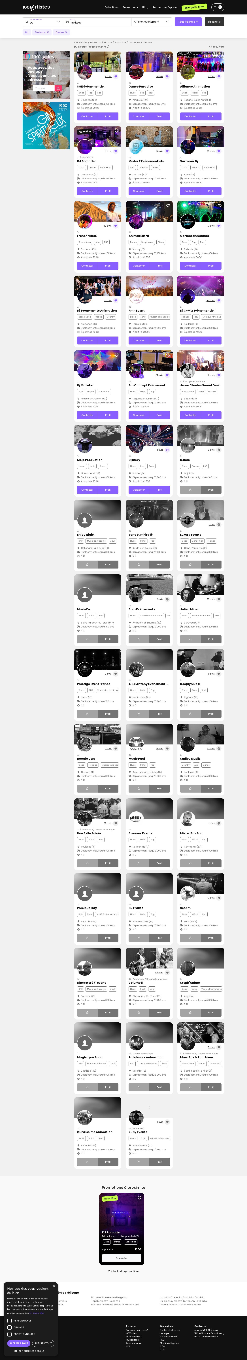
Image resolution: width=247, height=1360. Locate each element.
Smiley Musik (190, 759)
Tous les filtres (186, 22)
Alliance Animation (195, 86)
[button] (30, 1351)
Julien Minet (189, 609)
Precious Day (87, 908)
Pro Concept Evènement (147, 385)
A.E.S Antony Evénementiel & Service (156, 684)
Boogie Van (86, 759)
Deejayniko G (190, 684)
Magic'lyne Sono (89, 1057)
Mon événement (148, 22)
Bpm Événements (142, 609)
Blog (145, 7)
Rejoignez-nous (194, 7)
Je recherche (36, 19)
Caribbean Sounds (194, 236)
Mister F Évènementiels (146, 161)
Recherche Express (165, 7)
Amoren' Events (140, 833)
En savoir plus (36, 1312)
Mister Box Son (191, 833)
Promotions (130, 7)
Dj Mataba (85, 385)
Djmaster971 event (91, 983)
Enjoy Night (86, 535)
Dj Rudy (134, 460)
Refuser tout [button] (43, 1343)
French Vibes (87, 236)
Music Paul (137, 759)
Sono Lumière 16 (141, 535)
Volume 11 (136, 983)
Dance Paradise (141, 86)
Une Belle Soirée (89, 833)
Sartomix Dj (189, 161)
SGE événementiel (91, 86)
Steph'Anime (190, 983)
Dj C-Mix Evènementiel (197, 310)
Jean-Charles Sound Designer (203, 385)
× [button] (53, 1286)
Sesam (185, 908)
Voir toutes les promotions (123, 1271)
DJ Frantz (136, 908)
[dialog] (31, 1319)
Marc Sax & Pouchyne (196, 1057)
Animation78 (139, 236)
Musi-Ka (83, 609)
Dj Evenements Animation (97, 310)
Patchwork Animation (146, 1057)
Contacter (87, 116)
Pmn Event (137, 310)
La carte (213, 22)
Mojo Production (90, 460)
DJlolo (185, 460)
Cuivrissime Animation (94, 1132)
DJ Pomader (86, 161)
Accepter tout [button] (19, 1343)
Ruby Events (138, 1132)
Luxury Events (190, 535)
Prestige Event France (93, 684)
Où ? (72, 19)
